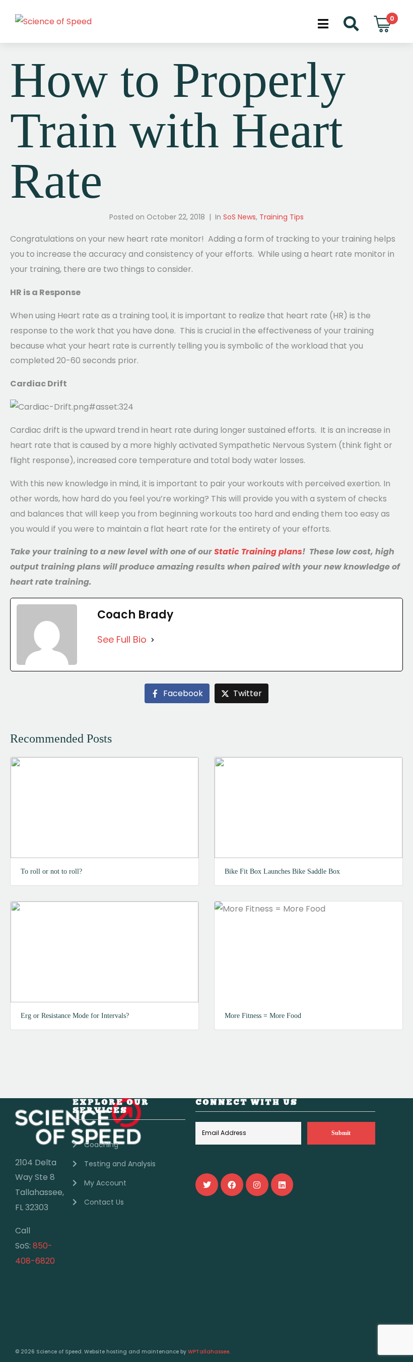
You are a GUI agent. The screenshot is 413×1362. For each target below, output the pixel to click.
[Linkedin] (282, 1184)
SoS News (239, 217)
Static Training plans (258, 551)
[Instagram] (257, 1184)
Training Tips (281, 217)
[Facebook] (232, 1184)
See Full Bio (122, 639)
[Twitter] (206, 1184)
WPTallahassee (208, 1351)
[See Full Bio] (153, 639)
